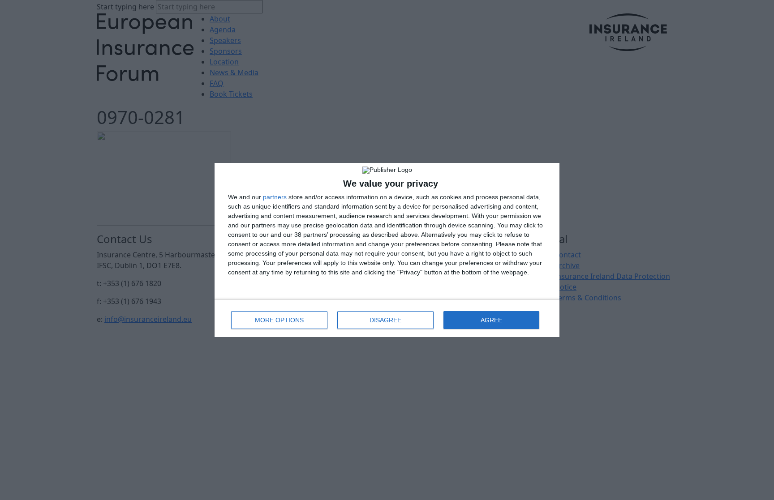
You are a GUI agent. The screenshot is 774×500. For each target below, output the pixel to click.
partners (275, 197)
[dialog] (387, 250)
